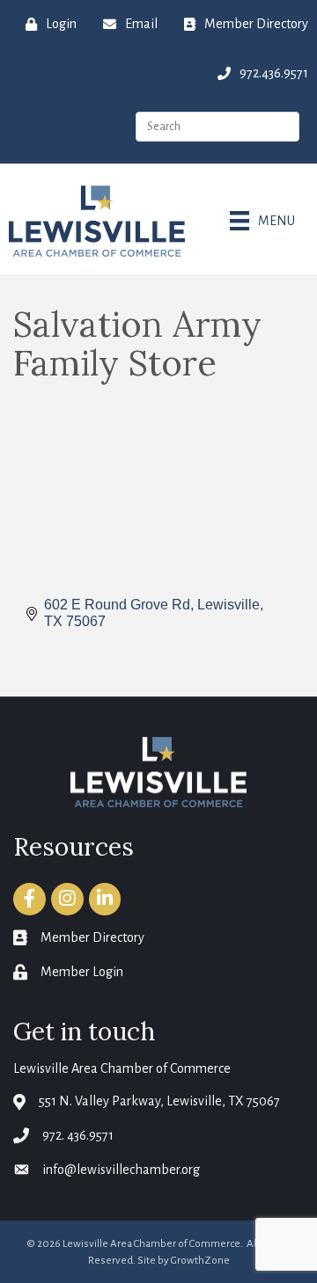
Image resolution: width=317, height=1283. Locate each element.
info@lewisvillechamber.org (121, 1170)
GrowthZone (200, 1260)
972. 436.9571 (78, 1135)
